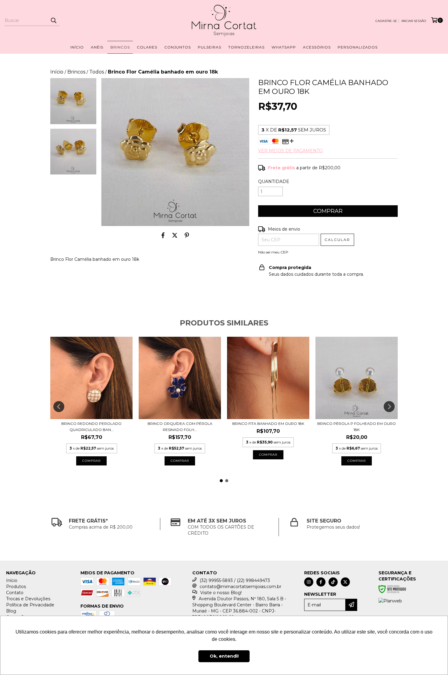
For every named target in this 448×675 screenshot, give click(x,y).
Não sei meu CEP (273, 252)
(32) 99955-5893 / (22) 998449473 (235, 580)
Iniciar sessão (413, 21)
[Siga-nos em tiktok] (333, 582)
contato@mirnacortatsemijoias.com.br (240, 586)
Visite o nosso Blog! (221, 592)
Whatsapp (284, 47)
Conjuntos (177, 47)
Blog (11, 611)
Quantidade (273, 181)
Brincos (120, 47)
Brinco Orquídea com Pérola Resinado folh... (180, 426)
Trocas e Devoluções (28, 598)
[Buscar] (53, 20)
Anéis (97, 47)
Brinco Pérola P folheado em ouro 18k (356, 426)
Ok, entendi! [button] (224, 656)
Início (77, 47)
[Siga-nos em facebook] (320, 582)
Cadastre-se (386, 21)
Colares (147, 47)
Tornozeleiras (246, 47)
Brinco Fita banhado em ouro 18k (268, 423)
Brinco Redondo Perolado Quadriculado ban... (91, 426)
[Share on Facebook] (163, 235)
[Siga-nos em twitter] (345, 582)
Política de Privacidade (30, 605)
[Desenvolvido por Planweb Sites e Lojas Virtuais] (390, 601)
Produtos (16, 586)
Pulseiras (209, 47)
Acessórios (317, 47)
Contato (14, 592)
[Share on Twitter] (175, 235)
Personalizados (358, 47)
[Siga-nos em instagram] (308, 582)
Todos (96, 72)
